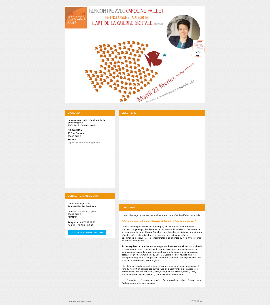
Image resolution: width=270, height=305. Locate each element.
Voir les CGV (196, 301)
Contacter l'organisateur (87, 232)
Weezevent (86, 301)
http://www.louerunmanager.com (84, 142)
